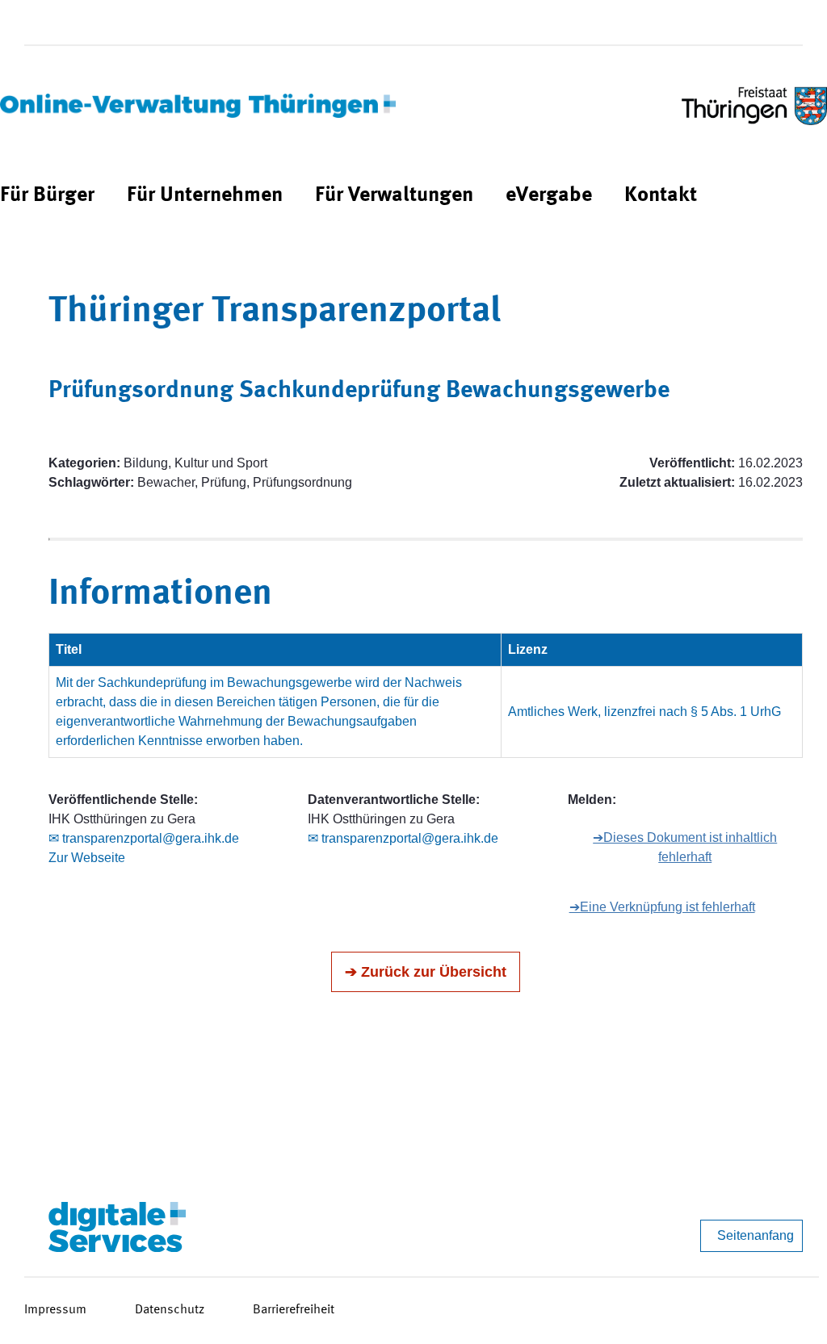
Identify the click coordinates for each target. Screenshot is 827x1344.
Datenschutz (169, 1310)
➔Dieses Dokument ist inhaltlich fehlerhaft (685, 847)
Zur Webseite (86, 858)
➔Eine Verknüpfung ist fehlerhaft (662, 907)
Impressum (55, 1310)
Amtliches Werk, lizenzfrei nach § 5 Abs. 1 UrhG (644, 711)
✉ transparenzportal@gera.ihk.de (143, 838)
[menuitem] (47, 195)
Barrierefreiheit (293, 1310)
